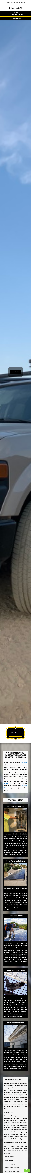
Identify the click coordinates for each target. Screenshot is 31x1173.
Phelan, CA (7, 783)
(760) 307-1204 (15, 371)
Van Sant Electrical (15, 3)
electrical (24, 762)
